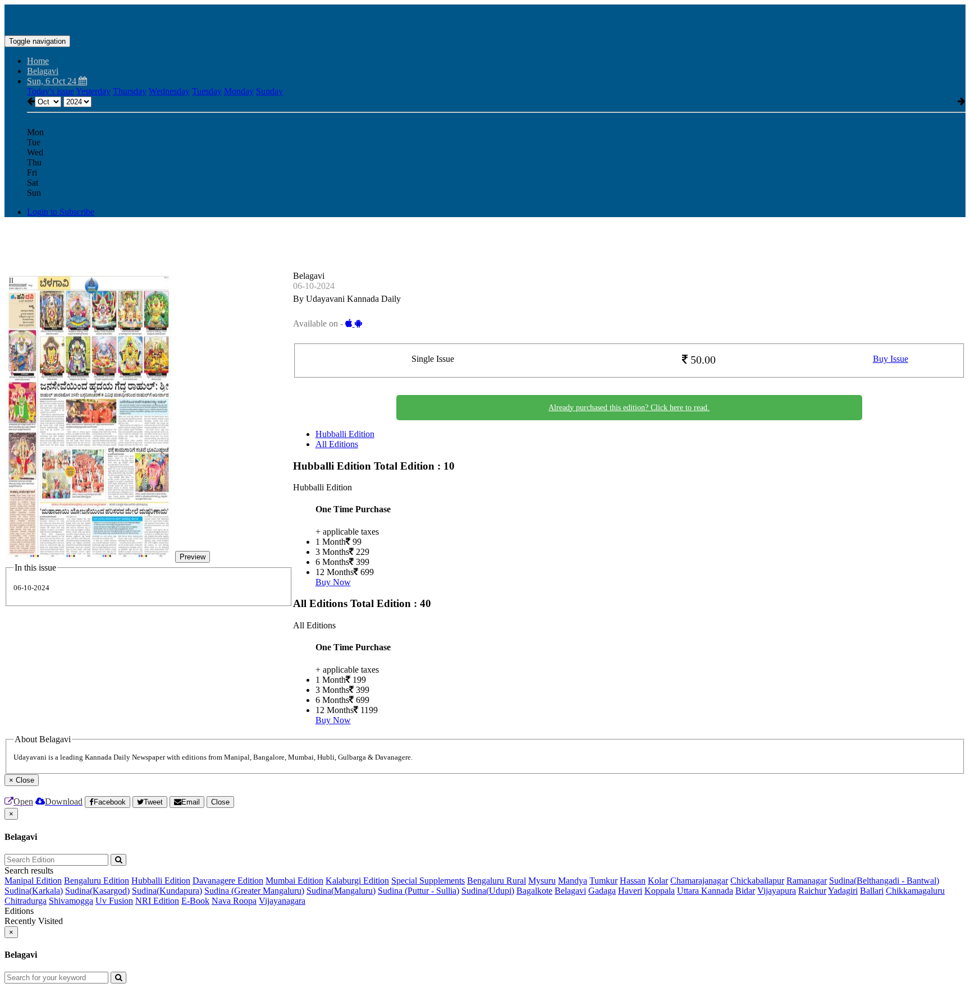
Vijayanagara (282, 901)
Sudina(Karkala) (33, 890)
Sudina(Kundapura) (167, 890)
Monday (239, 91)
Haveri (630, 890)
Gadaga (602, 890)
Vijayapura (776, 890)
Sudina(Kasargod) (97, 890)
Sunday (269, 91)
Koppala (659, 890)
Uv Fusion (114, 901)
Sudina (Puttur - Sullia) (418, 890)
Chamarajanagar (699, 880)
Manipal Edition (33, 880)
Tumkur (603, 880)
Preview (192, 557)
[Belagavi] (485, 18)
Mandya (572, 880)
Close (220, 802)
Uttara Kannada (705, 890)
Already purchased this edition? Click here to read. (629, 407)
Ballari (872, 890)
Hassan (633, 880)
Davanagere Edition (228, 880)
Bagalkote (534, 890)
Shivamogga (71, 901)
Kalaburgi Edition (357, 880)
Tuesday (207, 91)
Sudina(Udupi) (487, 890)
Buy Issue (890, 359)
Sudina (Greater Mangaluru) (254, 890)
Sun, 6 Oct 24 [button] (53, 81)
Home (38, 61)
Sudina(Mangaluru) (341, 890)
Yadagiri (843, 890)
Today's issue (50, 91)
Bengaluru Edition (96, 880)
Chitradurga (25, 901)
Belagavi (570, 890)
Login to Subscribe (60, 212)
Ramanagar (806, 880)
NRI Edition (157, 901)
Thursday (130, 91)
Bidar (745, 890)
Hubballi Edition (344, 434)
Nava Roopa (234, 901)
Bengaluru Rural (496, 880)
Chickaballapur (757, 880)
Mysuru (542, 880)
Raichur (812, 890)
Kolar (658, 880)
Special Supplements (428, 880)
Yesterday (93, 91)
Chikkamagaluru (915, 890)
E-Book (195, 901)
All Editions (336, 444)
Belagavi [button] (42, 71)
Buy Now (333, 582)
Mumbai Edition (294, 880)
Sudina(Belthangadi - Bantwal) (884, 880)
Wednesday (169, 91)
